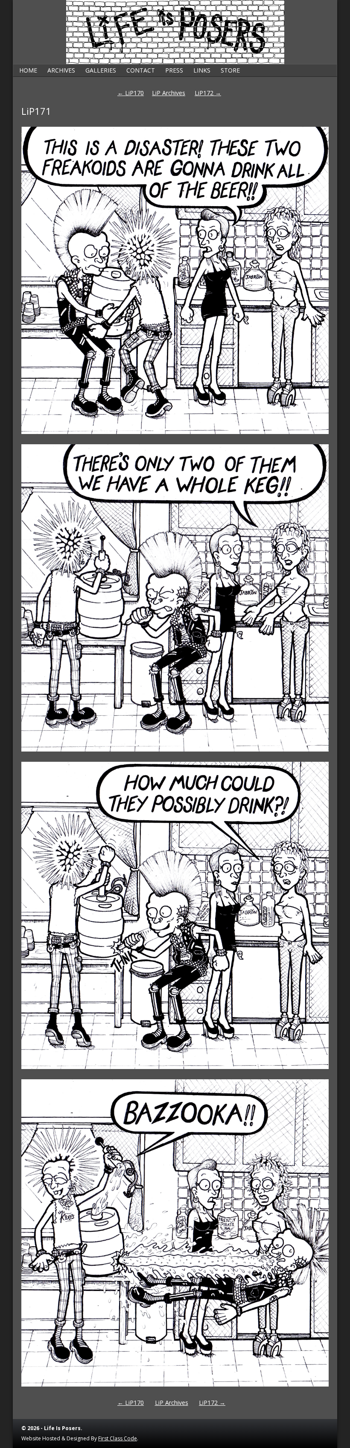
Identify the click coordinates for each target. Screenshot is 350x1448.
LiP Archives (168, 93)
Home (28, 70)
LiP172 (208, 93)
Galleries (100, 70)
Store (230, 70)
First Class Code (117, 1438)
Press (174, 70)
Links (201, 70)
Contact (140, 70)
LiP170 (130, 93)
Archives (61, 70)
